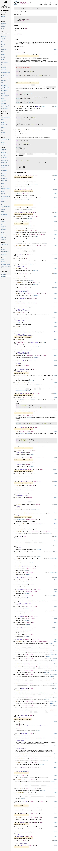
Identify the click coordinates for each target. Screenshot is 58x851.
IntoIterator (20, 452)
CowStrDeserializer (30, 519)
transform (18, 779)
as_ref (17, 258)
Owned (43, 106)
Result (27, 225)
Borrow (23, 264)
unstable (51, 545)
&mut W (31, 737)
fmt (17, 293)
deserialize (19, 339)
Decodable (21, 298)
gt (16, 654)
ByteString (26, 589)
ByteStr (26, 566)
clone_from (19, 282)
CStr (38, 234)
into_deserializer (20, 523)
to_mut (20, 106)
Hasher (18, 499)
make (21, 788)
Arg (20, 221)
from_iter (18, 450)
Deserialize (27, 332)
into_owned (21, 129)
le (16, 650)
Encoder (18, 363)
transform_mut (19, 792)
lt (16, 645)
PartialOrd (20, 639)
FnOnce (18, 248)
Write (18, 740)
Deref (20, 318)
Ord (20, 536)
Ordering (37, 540)
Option (33, 531)
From (20, 393)
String (22, 20)
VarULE (18, 371)
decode (17, 303)
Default (21, 307)
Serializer (27, 725)
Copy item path (30, 3)
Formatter (29, 293)
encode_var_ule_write (21, 386)
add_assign (19, 207)
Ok (32, 725)
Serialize (24, 715)
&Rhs (26, 572)
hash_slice (19, 504)
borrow (17, 268)
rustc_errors (16, 1)
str (36, 8)
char (29, 481)
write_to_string (20, 762)
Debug (20, 287)
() (41, 293)
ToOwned (18, 52)
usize (33, 382)
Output (18, 179)
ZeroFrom (24, 801)
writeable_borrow (20, 758)
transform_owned (20, 783)
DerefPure (21, 832)
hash (17, 497)
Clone (20, 273)
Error (44, 293)
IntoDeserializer (29, 513)
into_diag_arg (19, 531)
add (17, 184)
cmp (17, 540)
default (18, 312)
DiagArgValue (46, 531)
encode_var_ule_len (21, 382)
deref (17, 326)
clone (17, 278)
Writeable (24, 733)
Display (21, 350)
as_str (17, 225)
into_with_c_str (20, 245)
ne (16, 572)
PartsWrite (19, 748)
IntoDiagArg (22, 529)
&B (26, 268)
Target (18, 322)
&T (26, 258)
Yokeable (23, 767)
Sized (23, 52)
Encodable (21, 360)
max (17, 545)
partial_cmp (19, 641)
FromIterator (25, 446)
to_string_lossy (20, 230)
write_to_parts (20, 745)
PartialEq (20, 566)
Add (20, 175)
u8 (47, 375)
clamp (17, 558)
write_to (18, 737)
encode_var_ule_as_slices (22, 375)
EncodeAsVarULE (23, 369)
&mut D (23, 303)
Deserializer (34, 342)
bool (40, 54)
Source (15, 4)
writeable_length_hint (22, 753)
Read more (29, 186)
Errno (34, 225)
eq (16, 568)
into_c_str (19, 238)
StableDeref (22, 845)
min (17, 551)
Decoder (18, 301)
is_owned (24, 80)
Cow (28, 8)
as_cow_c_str (19, 234)
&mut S (27, 365)
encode (17, 365)
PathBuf (38, 531)
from (17, 397)
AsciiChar (30, 457)
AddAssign (22, 203)
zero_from (18, 807)
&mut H (30, 497)
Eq (19, 840)
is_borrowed (25, 54)
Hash (20, 493)
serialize (18, 721)
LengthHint (37, 753)
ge (16, 658)
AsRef (20, 254)
